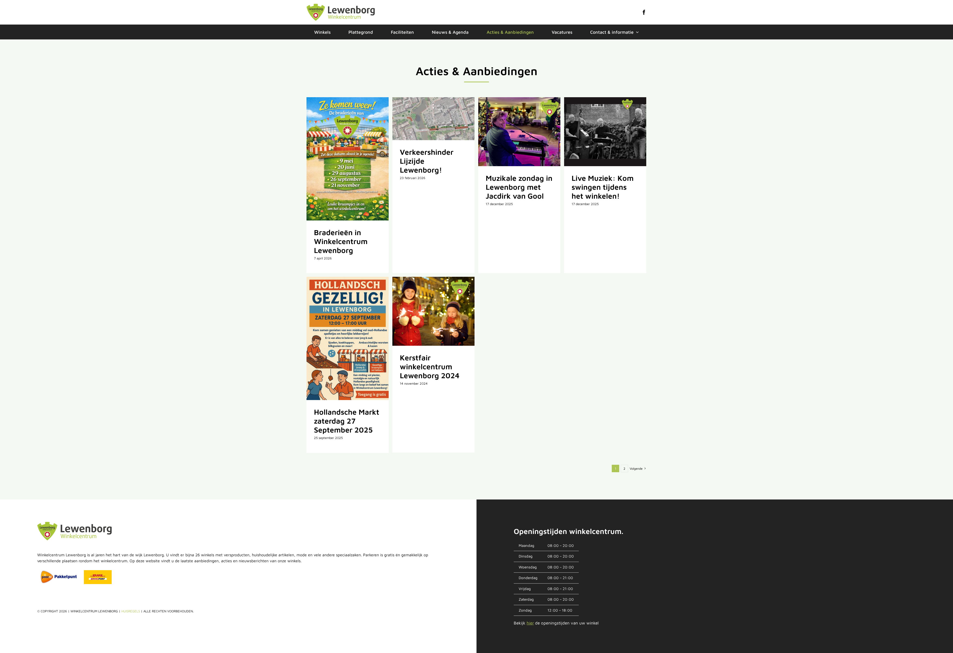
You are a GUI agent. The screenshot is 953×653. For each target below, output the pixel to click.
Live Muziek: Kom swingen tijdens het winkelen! (598, 131)
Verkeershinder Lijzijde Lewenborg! (427, 118)
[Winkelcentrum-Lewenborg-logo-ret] (340, 5)
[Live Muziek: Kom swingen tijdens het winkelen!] (605, 131)
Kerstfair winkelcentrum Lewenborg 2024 (427, 311)
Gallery (353, 159)
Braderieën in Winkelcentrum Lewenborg (341, 159)
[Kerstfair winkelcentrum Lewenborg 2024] (433, 311)
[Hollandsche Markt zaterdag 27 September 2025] (347, 338)
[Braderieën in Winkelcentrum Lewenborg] (347, 158)
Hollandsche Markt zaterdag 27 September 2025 (341, 338)
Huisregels (130, 611)
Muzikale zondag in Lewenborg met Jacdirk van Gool (513, 131)
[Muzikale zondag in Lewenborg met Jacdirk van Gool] (519, 131)
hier (530, 623)
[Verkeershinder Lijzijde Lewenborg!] (433, 118)
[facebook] (644, 12)
